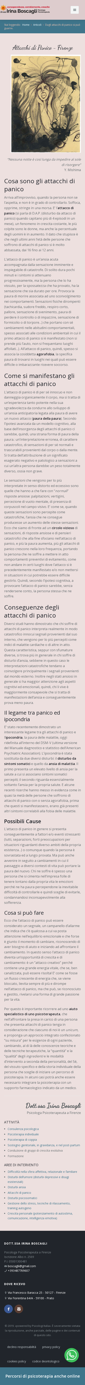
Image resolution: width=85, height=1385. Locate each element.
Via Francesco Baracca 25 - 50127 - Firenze (37, 1293)
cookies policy (16, 1361)
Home (26, 25)
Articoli (37, 25)
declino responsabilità (21, 1347)
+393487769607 (19, 1271)
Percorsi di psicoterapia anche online (42, 1376)
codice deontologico (45, 1361)
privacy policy (51, 1347)
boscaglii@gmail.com (22, 1266)
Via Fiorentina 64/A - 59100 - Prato (31, 1298)
